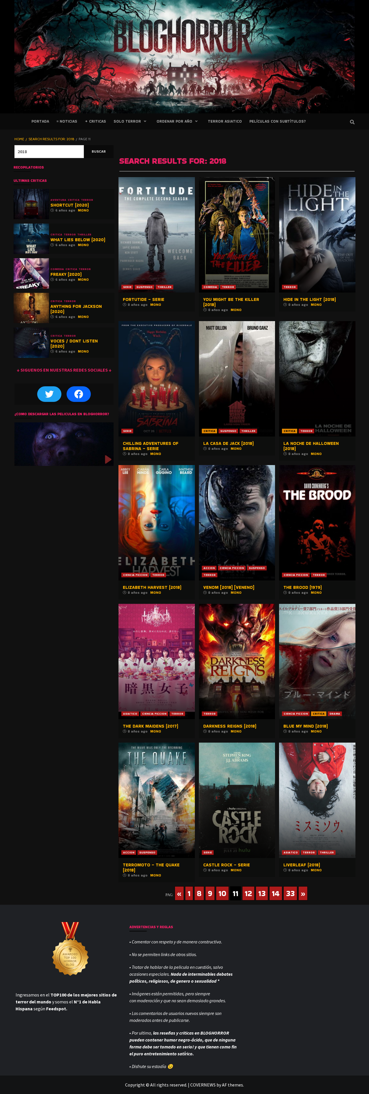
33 (290, 893)
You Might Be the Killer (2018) (231, 302)
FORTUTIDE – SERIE (143, 299)
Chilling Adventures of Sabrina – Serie (150, 446)
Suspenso (144, 287)
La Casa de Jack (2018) (228, 443)
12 (248, 893)
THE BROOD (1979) (302, 587)
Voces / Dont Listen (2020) (74, 343)
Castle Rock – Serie (226, 865)
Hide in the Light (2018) (309, 299)
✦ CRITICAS (95, 121)
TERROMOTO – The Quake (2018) (151, 867)
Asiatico (130, 713)
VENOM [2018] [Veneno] (228, 587)
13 (262, 893)
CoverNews (203, 1085)
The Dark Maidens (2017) (150, 726)
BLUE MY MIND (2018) (305, 726)
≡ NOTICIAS (67, 121)
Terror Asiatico (225, 121)
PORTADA (40, 121)
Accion (209, 568)
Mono (155, 304)
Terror (228, 287)
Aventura (58, 199)
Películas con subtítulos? (277, 121)
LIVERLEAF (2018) (301, 865)
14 (276, 893)
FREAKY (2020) (66, 274)
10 (222, 893)
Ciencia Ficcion (135, 575)
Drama (335, 713)
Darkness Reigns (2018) (229, 726)
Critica (209, 431)
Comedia (210, 287)
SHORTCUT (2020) (69, 205)
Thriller (164, 287)
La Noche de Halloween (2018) (311, 446)
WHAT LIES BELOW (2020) (77, 240)
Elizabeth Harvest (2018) (152, 587)
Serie (127, 287)
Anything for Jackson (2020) (76, 308)
